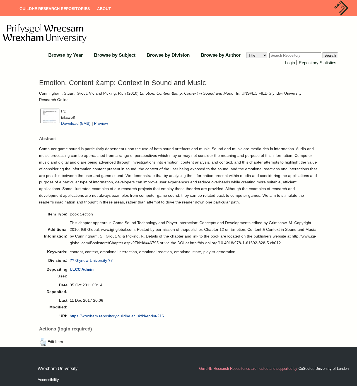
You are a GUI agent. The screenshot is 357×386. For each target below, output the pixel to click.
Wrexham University (58, 368)
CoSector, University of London (323, 368)
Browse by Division (168, 55)
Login (290, 62)
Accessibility (48, 379)
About (104, 8)
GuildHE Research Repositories (55, 8)
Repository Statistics (317, 62)
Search (330, 55)
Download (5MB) (76, 123)
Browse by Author (221, 55)
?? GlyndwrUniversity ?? (91, 260)
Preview (101, 123)
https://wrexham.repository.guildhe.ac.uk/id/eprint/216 (117, 316)
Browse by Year (65, 55)
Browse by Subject (115, 55)
